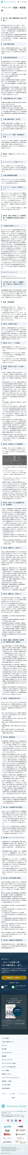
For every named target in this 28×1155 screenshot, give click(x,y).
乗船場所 (4, 1056)
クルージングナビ (22, 1093)
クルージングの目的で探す (9, 1067)
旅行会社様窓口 (6, 1088)
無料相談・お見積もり (14, 978)
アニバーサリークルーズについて (10, 1077)
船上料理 (4, 1049)
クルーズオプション (7, 1052)
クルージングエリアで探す (9, 1063)
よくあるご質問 (6, 1084)
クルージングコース (7, 1059)
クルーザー (5, 1045)
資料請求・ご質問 (6, 1081)
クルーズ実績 (5, 1070)
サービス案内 (5, 1038)
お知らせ (4, 1093)
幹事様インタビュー (7, 1074)
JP (19, 1)
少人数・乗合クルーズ (8, 1042)
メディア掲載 (12, 1093)
